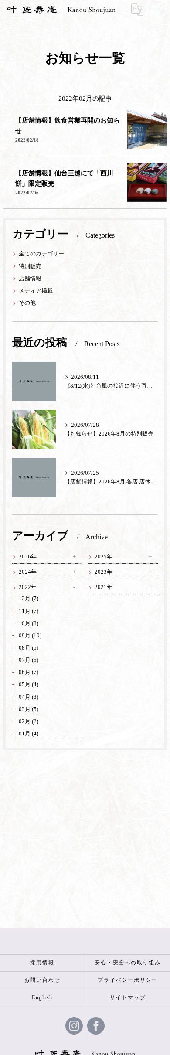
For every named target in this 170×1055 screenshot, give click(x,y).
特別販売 (30, 266)
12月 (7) (28, 599)
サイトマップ (128, 997)
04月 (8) (28, 697)
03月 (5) (28, 709)
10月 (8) (28, 623)
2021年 (103, 587)
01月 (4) (28, 734)
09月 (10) (30, 636)
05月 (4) (28, 684)
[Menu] (156, 9)
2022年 (28, 587)
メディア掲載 (36, 291)
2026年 (28, 557)
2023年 (103, 572)
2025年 (103, 557)
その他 (27, 303)
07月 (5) (28, 660)
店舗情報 (30, 279)
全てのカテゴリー (41, 254)
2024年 (28, 572)
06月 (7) (28, 672)
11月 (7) (28, 611)
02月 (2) (28, 721)
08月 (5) (28, 648)
